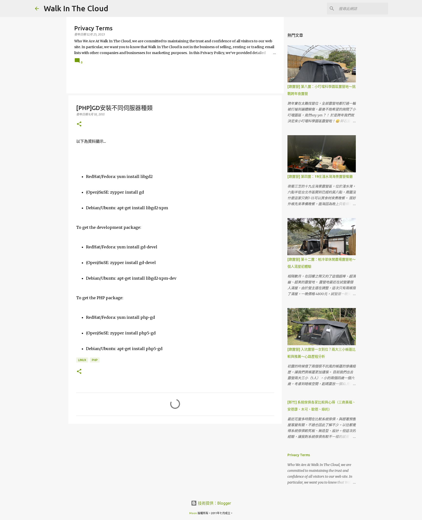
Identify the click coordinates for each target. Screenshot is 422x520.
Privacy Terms (298, 455)
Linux (82, 360)
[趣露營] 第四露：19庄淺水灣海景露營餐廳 (320, 176)
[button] (79, 124)
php (95, 360)
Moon (193, 513)
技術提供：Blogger (214, 503)
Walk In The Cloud (76, 8)
